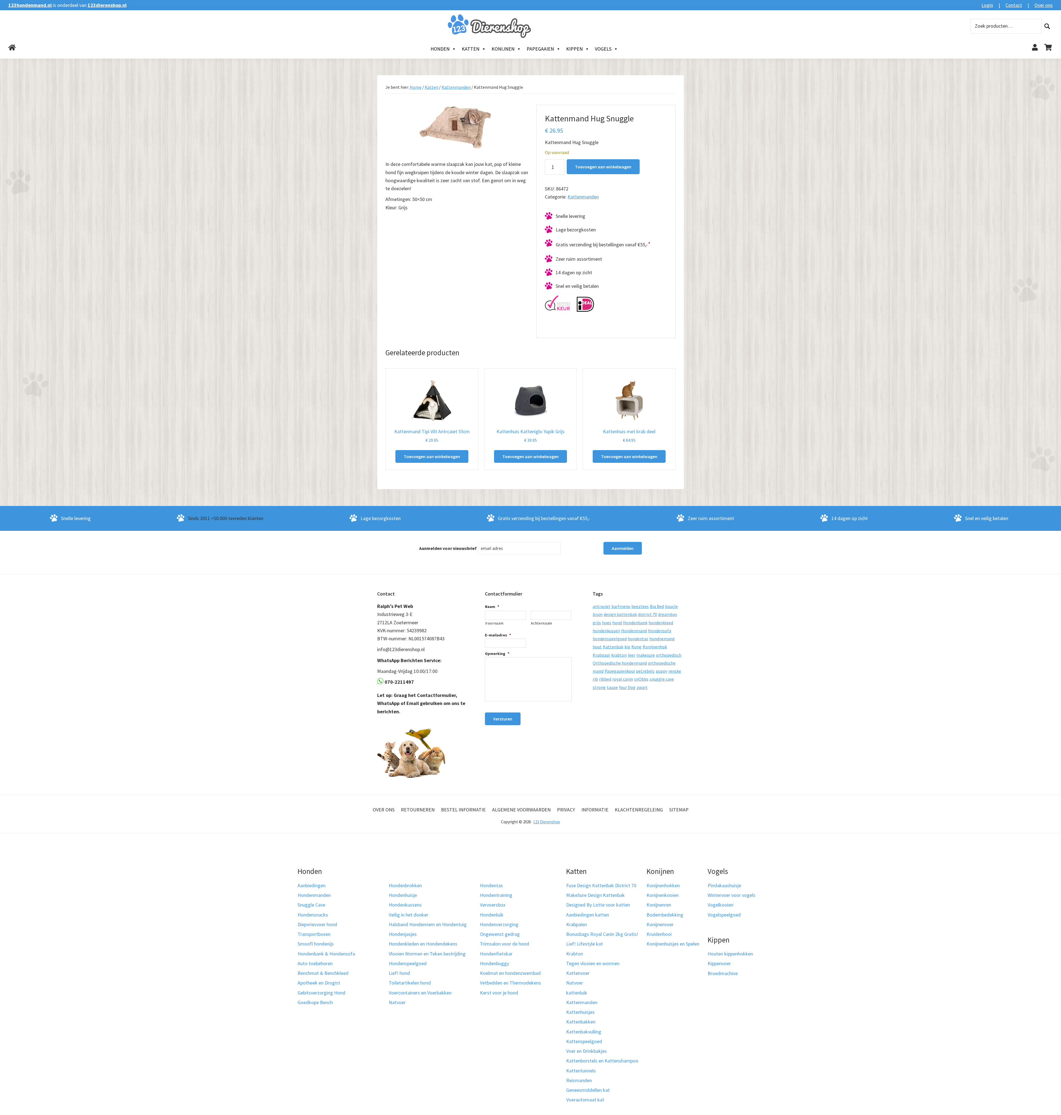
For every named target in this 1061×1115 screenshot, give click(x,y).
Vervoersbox (492, 905)
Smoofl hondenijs (316, 944)
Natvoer (397, 1002)
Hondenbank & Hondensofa (326, 954)
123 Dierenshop (546, 821)
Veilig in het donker (408, 915)
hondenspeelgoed (610, 638)
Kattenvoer (578, 973)
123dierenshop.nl (107, 5)
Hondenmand (634, 630)
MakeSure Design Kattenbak (595, 895)
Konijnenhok (655, 646)
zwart (642, 687)
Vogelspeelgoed (724, 915)
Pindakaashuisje (724, 885)
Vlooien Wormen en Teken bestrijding (427, 954)
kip (627, 646)
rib (595, 679)
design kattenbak (620, 614)
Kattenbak (613, 646)
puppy (661, 671)
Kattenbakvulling (583, 1031)
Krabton (574, 954)
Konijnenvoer (660, 924)
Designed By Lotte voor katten (598, 905)
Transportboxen (314, 934)
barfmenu (620, 606)
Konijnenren (659, 905)
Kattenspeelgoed (584, 1041)
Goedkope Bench (315, 1002)
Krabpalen (576, 924)
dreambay (667, 614)
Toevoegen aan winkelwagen (603, 166)
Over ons (1043, 5)
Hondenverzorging (499, 924)
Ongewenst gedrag (500, 934)
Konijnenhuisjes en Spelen (673, 944)
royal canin (622, 679)
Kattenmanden (456, 87)
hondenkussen (606, 630)
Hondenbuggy (494, 963)
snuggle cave (662, 679)
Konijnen (503, 49)
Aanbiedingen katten (587, 915)
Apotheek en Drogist (319, 983)
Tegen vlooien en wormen (592, 963)
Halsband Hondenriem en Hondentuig (428, 924)
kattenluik (576, 992)
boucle (671, 606)
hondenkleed (660, 622)
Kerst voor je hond (499, 992)
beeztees (640, 606)
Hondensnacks (313, 915)
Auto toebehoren (315, 963)
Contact (1013, 5)
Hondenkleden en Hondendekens (423, 944)
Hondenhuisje (403, 895)
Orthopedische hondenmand (620, 663)
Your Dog (627, 687)
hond (617, 622)
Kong (636, 646)
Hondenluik (491, 915)
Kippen (574, 49)
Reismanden (579, 1080)
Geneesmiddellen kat (588, 1090)
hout (597, 646)
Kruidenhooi (659, 934)
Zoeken (1047, 26)
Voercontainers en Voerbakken (420, 992)
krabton (619, 655)
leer (631, 655)
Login (987, 5)
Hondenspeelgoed (408, 963)
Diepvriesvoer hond (317, 924)
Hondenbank (635, 622)
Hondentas (491, 885)
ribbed (605, 679)
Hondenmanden (314, 895)
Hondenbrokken (405, 885)
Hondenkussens (405, 905)
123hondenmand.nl (30, 5)
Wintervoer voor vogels (731, 895)
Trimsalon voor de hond (504, 944)
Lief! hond (399, 973)
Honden (440, 49)
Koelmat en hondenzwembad (510, 973)
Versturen (502, 719)
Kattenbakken (580, 1022)
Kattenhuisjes (580, 1012)
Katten (470, 49)
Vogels (603, 49)
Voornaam (494, 623)
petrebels (645, 671)
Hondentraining (496, 895)
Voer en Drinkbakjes (586, 1051)
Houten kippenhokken (730, 954)
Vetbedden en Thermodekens (510, 983)
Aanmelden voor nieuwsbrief (448, 548)
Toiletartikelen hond (410, 983)
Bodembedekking (665, 915)
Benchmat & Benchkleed (323, 973)
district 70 (647, 614)
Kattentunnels (581, 1070)
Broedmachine (723, 973)
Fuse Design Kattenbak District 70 (601, 885)
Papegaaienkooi (620, 671)
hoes (606, 622)
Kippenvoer (719, 963)
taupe (612, 687)
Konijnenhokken (663, 885)
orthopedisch (668, 655)
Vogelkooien (720, 905)
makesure (645, 655)
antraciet (601, 606)
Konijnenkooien (663, 895)
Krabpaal (601, 655)
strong (599, 687)
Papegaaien (540, 49)
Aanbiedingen (311, 885)
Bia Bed (657, 606)
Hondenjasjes (403, 934)
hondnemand (661, 638)
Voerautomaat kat (585, 1099)
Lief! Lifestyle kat (584, 944)
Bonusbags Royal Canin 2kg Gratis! (602, 934)
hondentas (638, 638)
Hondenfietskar (496, 954)
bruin (598, 614)
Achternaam (542, 623)
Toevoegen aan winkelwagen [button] (432, 456)
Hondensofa (659, 630)
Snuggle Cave (311, 905)
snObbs (641, 679)
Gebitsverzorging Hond (321, 992)
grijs (597, 622)
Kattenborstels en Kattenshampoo (602, 1060)
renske (674, 671)
